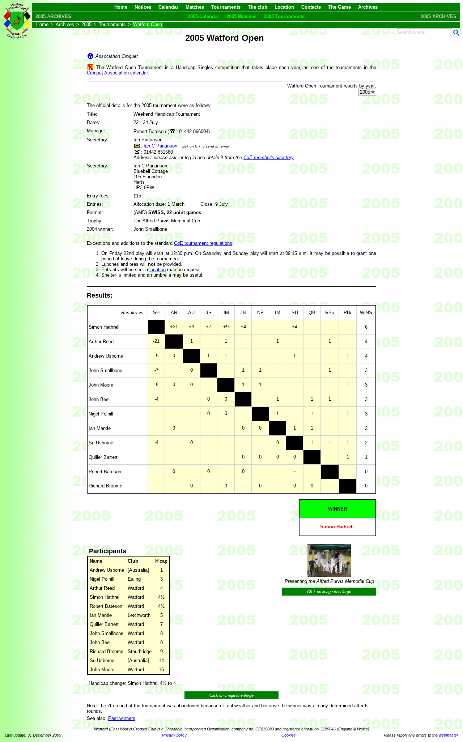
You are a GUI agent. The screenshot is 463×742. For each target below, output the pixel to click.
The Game (339, 7)
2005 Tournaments (284, 16)
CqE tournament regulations (203, 243)
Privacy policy (174, 735)
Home (120, 7)
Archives (368, 7)
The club (257, 7)
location (157, 269)
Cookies (288, 735)
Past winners (121, 718)
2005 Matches (241, 16)
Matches (195, 7)
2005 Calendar (203, 16)
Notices (143, 7)
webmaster (448, 735)
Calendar (168, 7)
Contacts (311, 7)
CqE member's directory (268, 157)
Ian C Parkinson (160, 146)
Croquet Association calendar (117, 73)
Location (284, 7)
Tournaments (226, 7)
